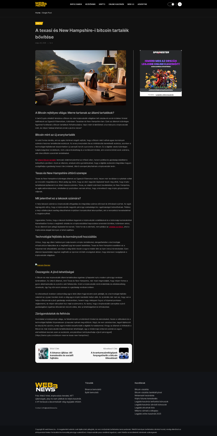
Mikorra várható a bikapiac (146, 411)
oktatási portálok (116, 227)
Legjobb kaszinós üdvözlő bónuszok (151, 405)
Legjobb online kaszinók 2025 (148, 414)
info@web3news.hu (49, 408)
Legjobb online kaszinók (164, 95)
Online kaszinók (116, 4)
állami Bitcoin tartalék (47, 160)
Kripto (102, 4)
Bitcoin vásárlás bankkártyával (148, 392)
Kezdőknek (90, 4)
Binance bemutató (93, 389)
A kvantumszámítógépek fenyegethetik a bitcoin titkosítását (104, 355)
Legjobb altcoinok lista (144, 408)
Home (37, 13)
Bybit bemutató (91, 392)
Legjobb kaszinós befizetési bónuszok (151, 401)
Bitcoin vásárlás (142, 389)
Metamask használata (144, 395)
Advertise (142, 4)
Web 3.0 (130, 4)
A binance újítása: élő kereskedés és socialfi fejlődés (61, 355)
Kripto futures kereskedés (146, 398)
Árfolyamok (76, 4)
